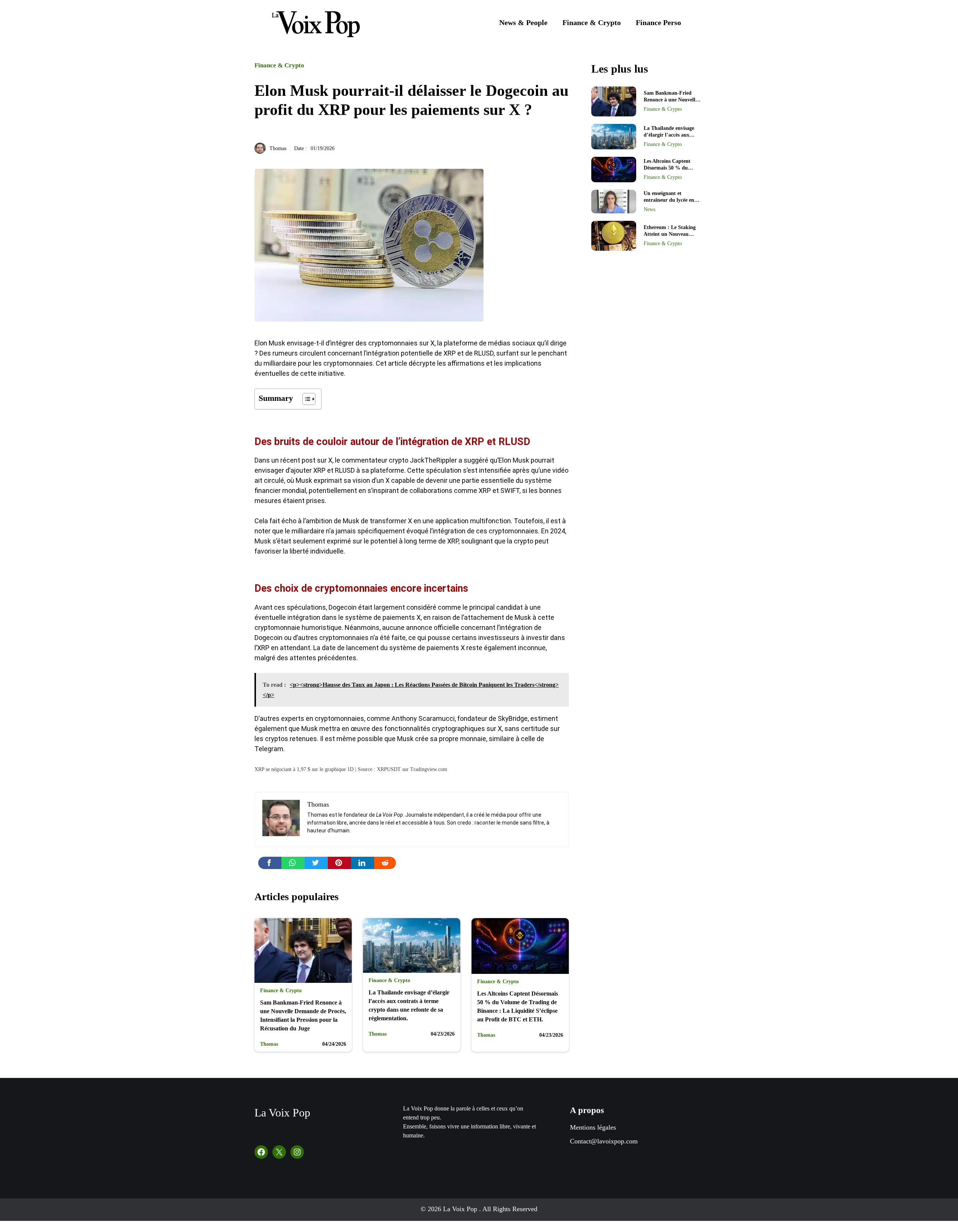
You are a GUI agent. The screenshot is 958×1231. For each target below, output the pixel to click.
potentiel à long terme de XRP (414, 541)
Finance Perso (658, 22)
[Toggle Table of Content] (305, 399)
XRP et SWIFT (499, 490)
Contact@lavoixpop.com (604, 1141)
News (649, 209)
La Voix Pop (282, 1112)
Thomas (277, 148)
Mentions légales (593, 1127)
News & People (523, 22)
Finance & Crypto (591, 22)
